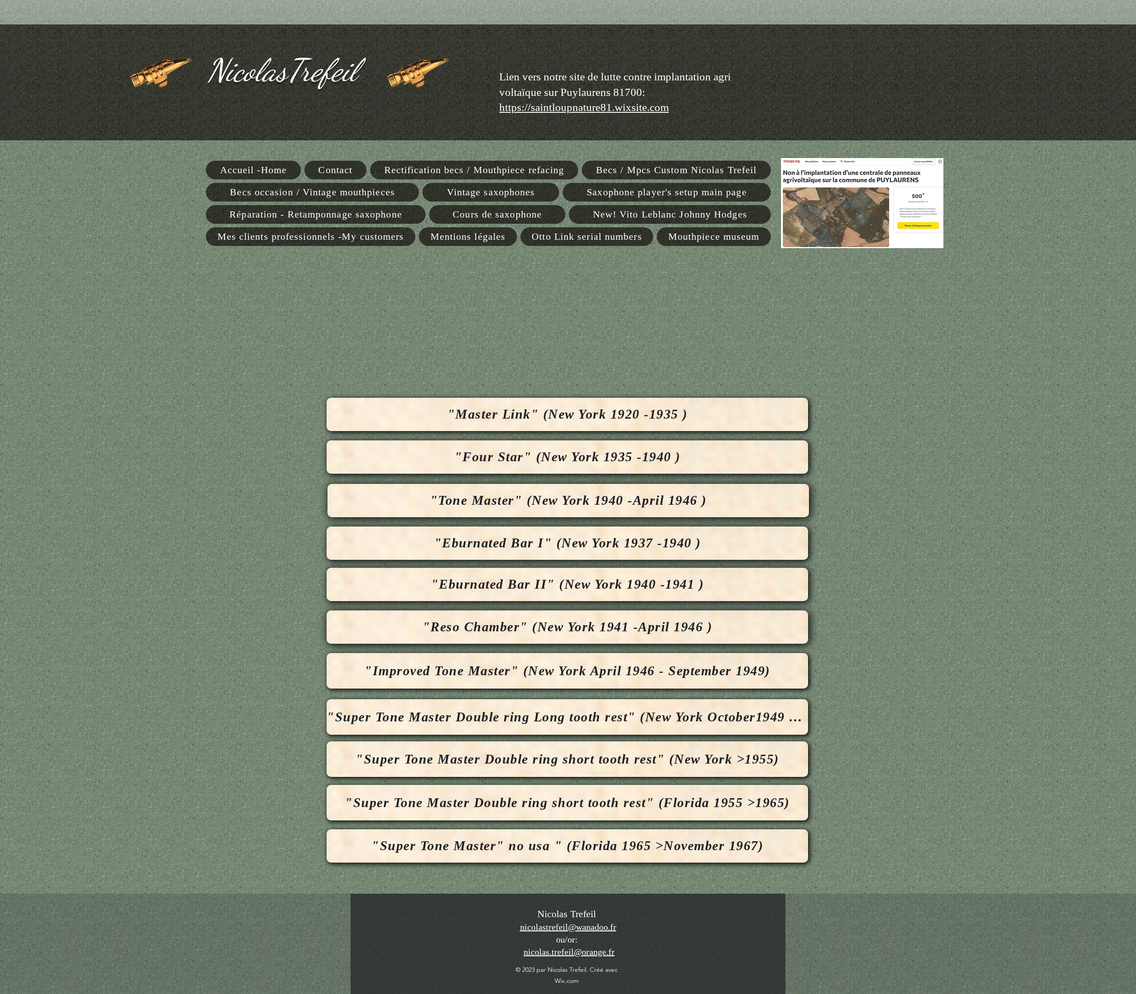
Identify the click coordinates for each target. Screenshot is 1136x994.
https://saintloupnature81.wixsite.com (584, 107)
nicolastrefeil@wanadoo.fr (568, 927)
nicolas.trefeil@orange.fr (569, 952)
